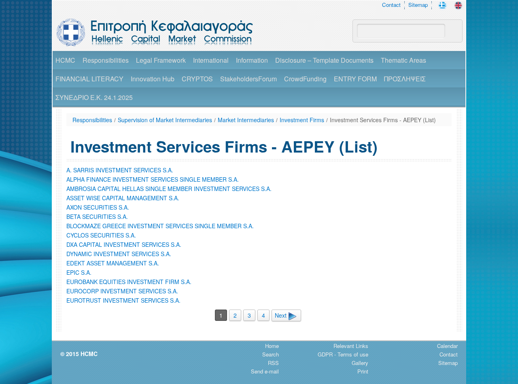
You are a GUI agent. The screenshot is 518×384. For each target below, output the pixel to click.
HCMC (65, 60)
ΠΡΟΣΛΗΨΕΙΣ (405, 78)
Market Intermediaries (246, 120)
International (211, 60)
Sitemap (418, 4)
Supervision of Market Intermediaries (165, 120)
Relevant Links (350, 346)
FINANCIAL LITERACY (89, 78)
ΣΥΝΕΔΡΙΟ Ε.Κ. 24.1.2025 (94, 97)
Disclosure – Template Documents (324, 60)
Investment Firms (302, 120)
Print (362, 371)
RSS (273, 363)
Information (252, 60)
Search (270, 354)
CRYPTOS (197, 78)
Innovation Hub (152, 78)
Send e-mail (265, 371)
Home (272, 346)
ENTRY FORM (355, 78)
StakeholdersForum (248, 78)
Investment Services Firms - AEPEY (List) (383, 120)
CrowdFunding (305, 78)
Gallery (360, 363)
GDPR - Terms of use (343, 354)
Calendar (447, 346)
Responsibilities (106, 60)
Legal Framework (161, 60)
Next (281, 315)
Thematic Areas (403, 60)
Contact (391, 4)
